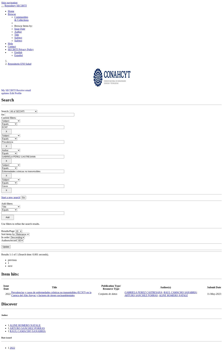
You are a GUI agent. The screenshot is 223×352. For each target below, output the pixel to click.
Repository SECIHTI (16, 5)
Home (11, 11)
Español (18, 55)
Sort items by (8, 234)
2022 (12, 347)
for (2, 114)
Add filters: (7, 203)
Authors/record (9, 240)
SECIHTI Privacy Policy (21, 49)
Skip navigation (9, 2)
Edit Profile (16, 93)
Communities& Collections (21, 18)
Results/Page (8, 231)
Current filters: (8, 117)
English (18, 52)
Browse (12, 14)
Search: (5, 111)
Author (18, 31)
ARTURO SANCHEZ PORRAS (141, 295)
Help (10, 43)
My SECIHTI (8, 90)
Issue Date (19, 28)
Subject (18, 37)
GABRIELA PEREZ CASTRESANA (143, 292)
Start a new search (10, 197)
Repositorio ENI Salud (19, 63)
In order (5, 237)
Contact (12, 46)
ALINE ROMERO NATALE (173, 295)
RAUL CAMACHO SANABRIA (180, 292)
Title (16, 34)
